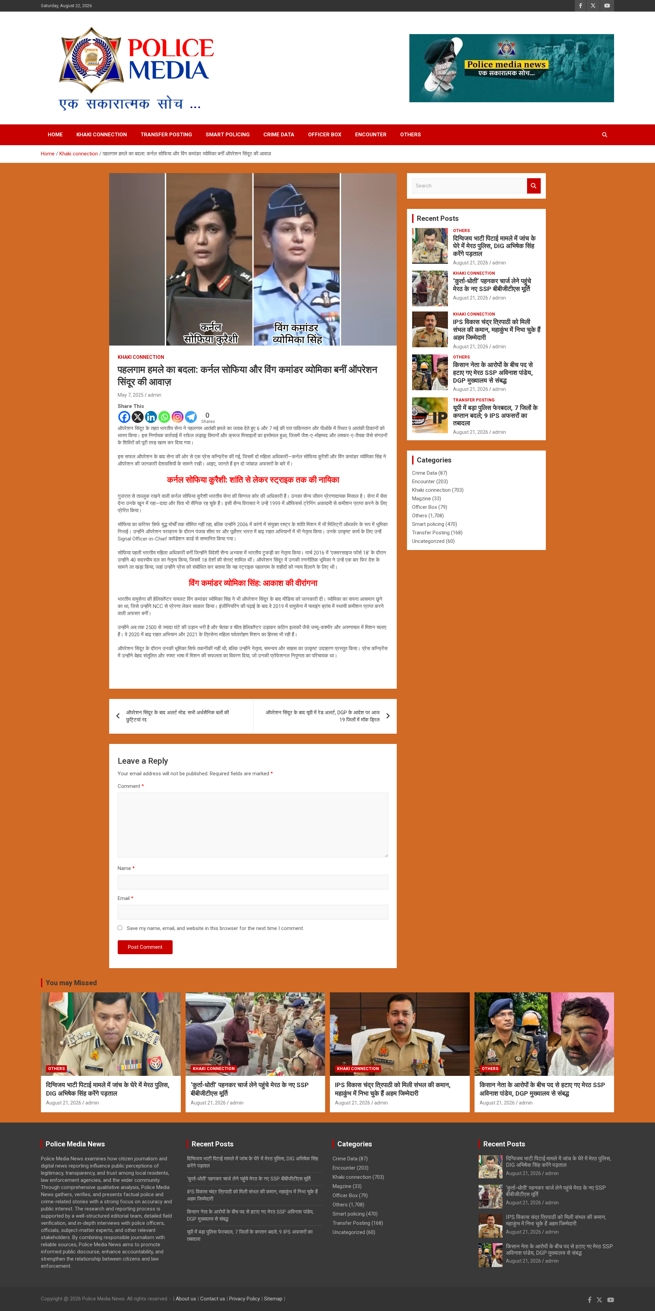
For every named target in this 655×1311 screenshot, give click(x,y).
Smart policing (228, 135)
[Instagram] (178, 417)
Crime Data (278, 135)
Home (55, 135)
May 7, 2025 (131, 395)
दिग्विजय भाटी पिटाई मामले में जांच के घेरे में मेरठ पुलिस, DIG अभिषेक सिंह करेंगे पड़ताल (494, 246)
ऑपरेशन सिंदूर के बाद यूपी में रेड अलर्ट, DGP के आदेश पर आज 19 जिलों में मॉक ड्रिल (323, 716)
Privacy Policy (244, 1299)
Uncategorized (428, 541)
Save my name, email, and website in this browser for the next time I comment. (215, 928)
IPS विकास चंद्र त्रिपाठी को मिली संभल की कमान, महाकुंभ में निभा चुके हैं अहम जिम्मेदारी (496, 329)
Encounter (371, 135)
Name (126, 868)
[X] (138, 417)
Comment (131, 786)
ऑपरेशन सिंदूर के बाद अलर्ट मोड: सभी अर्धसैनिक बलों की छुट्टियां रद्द (177, 716)
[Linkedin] (151, 417)
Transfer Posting (166, 135)
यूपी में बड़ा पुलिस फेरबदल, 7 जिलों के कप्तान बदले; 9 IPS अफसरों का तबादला (495, 415)
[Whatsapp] (164, 417)
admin (154, 395)
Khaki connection (101, 135)
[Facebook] (124, 417)
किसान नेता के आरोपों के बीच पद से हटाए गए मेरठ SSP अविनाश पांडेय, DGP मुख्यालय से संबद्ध (493, 372)
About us (186, 1299)
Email (125, 898)
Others (410, 135)
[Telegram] (191, 417)
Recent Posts (438, 218)
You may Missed (71, 983)
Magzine (421, 499)
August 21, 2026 (470, 262)
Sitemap (273, 1299)
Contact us (212, 1299)
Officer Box (324, 135)
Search (534, 186)
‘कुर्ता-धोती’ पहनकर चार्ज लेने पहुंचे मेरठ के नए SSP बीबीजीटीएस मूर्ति (492, 285)
